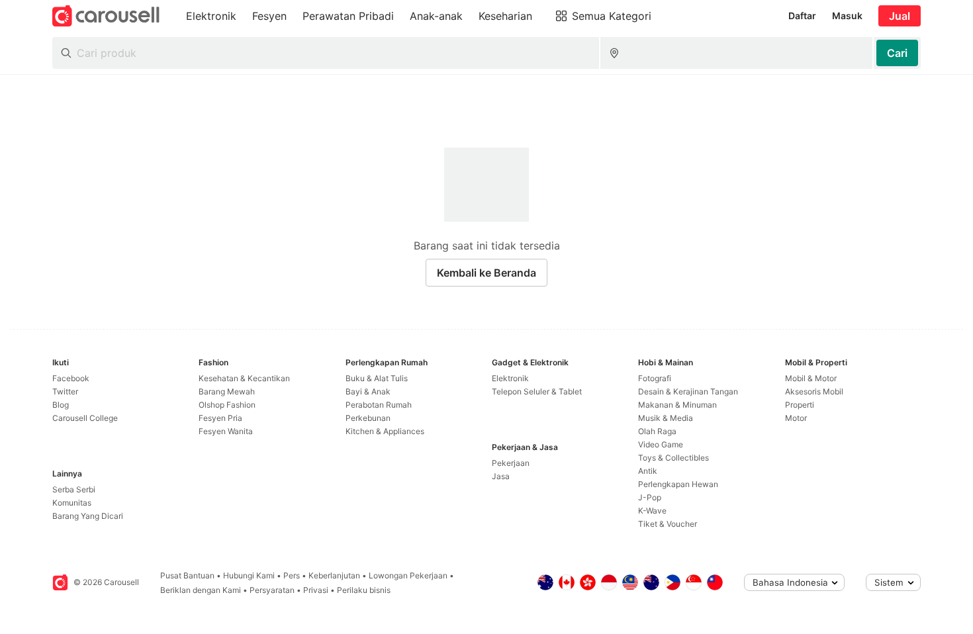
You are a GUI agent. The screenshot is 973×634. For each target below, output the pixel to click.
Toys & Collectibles (673, 458)
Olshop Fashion (227, 405)
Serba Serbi (73, 489)
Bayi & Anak (368, 391)
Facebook (70, 378)
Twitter (65, 391)
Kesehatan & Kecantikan (244, 378)
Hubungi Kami (249, 575)
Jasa (501, 476)
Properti (799, 405)
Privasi (315, 590)
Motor (796, 418)
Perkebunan (368, 418)
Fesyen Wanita (226, 431)
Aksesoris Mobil (814, 391)
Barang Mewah (227, 391)
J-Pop (649, 497)
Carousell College (85, 418)
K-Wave (652, 511)
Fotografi (654, 378)
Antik (647, 471)
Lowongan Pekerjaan (408, 575)
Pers (291, 575)
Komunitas (71, 503)
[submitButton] (897, 53)
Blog (60, 405)
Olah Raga (657, 431)
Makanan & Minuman (677, 405)
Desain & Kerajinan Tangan (688, 391)
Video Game (660, 444)
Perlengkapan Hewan (678, 484)
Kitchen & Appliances (385, 431)
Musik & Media (665, 418)
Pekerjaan (511, 463)
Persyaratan (272, 590)
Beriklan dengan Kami (200, 590)
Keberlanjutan (334, 575)
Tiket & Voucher (667, 524)
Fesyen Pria (220, 418)
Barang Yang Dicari (87, 516)
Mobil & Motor (811, 378)
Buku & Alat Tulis (377, 378)
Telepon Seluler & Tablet (537, 391)
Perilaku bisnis (364, 590)
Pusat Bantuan (187, 575)
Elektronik (510, 378)
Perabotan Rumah (379, 405)
